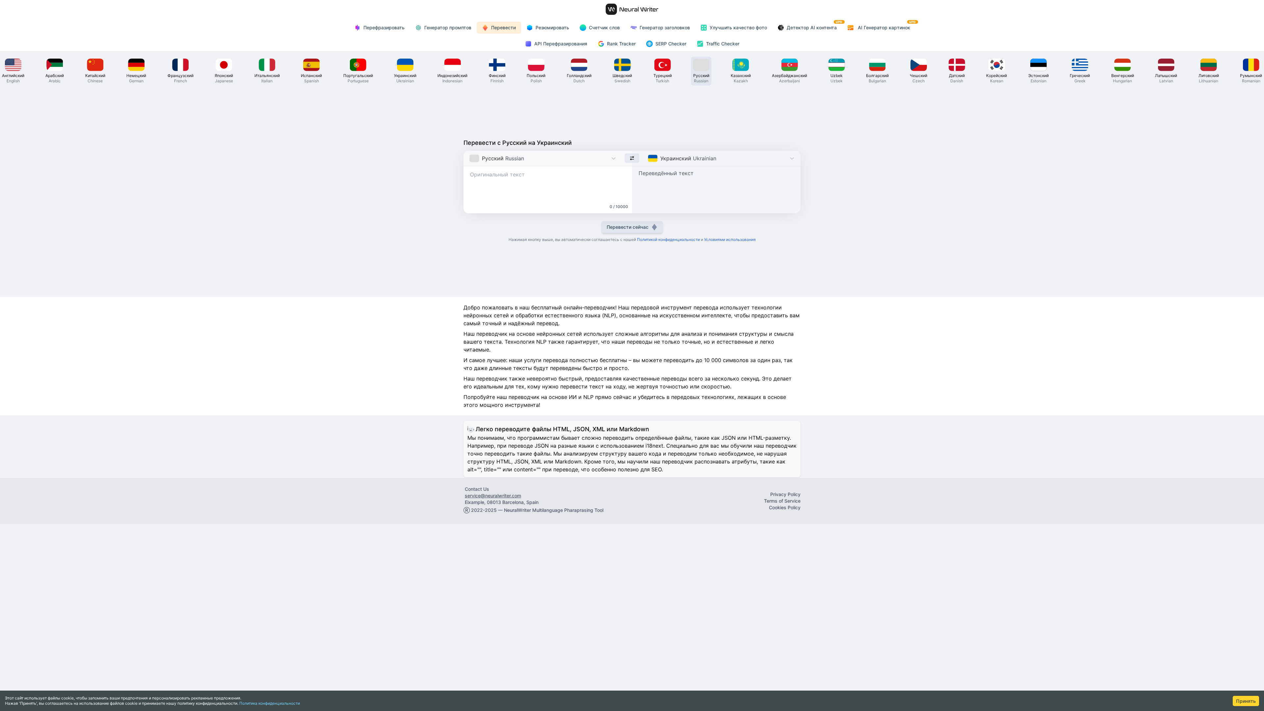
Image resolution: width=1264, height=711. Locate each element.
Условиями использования (730, 239)
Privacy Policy (785, 494)
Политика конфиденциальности (269, 703)
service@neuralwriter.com (493, 495)
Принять (1246, 701)
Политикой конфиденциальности (668, 239)
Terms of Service (782, 501)
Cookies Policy (785, 507)
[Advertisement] (632, 110)
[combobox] (470, 158)
